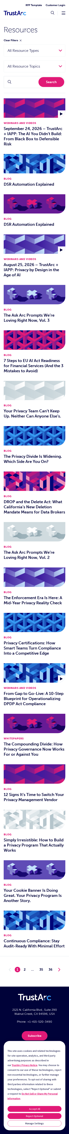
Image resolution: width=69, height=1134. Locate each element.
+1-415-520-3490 (39, 1021)
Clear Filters (11, 40)
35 (41, 970)
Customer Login (55, 5)
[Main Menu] (63, 13)
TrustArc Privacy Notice (24, 1065)
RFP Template (34, 5)
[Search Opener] (52, 13)
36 (50, 970)
